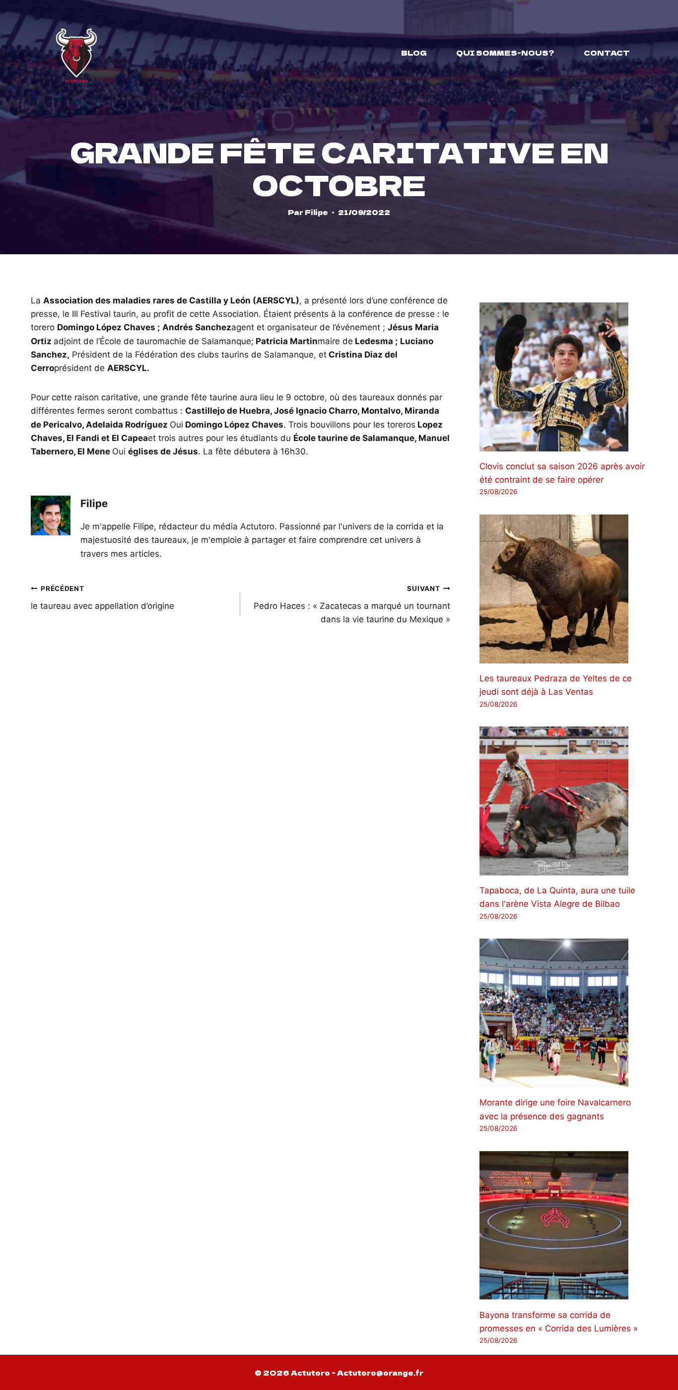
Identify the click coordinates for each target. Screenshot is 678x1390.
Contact (607, 53)
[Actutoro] (76, 52)
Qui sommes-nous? (505, 53)
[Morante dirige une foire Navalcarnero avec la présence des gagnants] (563, 1013)
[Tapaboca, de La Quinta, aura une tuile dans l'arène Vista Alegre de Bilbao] (563, 801)
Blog (414, 53)
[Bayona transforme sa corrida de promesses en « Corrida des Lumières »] (563, 1225)
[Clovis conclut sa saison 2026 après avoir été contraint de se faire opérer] (563, 376)
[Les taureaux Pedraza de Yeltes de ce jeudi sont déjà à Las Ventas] (563, 588)
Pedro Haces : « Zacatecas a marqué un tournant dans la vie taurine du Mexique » (352, 604)
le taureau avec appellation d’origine (102, 598)
